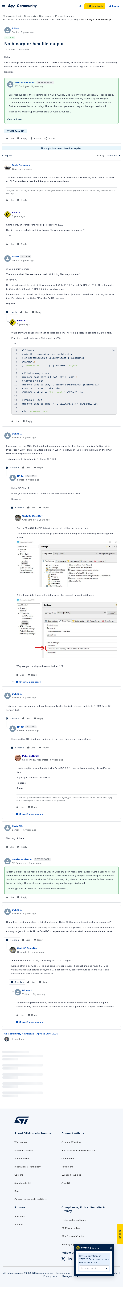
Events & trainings (71, 1175)
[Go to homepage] (23, 1124)
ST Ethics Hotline (71, 1228)
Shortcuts (19, 1216)
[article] (61, 183)
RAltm (15, 28)
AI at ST (66, 1183)
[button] (3, 6)
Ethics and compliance (74, 1220)
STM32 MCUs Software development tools (26, 19)
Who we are (20, 1142)
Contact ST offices (72, 1142)
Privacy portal (50, 1276)
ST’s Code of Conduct (73, 1236)
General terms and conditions (30, 1199)
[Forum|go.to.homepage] (22, 6)
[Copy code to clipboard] (113, 350)
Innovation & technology (27, 1166)
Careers (18, 1175)
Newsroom (67, 1166)
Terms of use (63, 1273)
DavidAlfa (17, 826)
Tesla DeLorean (21, 165)
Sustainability (21, 1158)
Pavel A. (16, 212)
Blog (16, 1191)
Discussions (45, 16)
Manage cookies (71, 1276)
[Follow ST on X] (63, 1259)
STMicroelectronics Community (19, 16)
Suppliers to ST (22, 1183)
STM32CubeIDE (16, 131)
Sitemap (18, 1224)
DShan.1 (17, 433)
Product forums (63, 16)
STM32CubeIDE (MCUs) (65, 19)
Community (68, 1158)
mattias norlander (25, 82)
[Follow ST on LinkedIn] (70, 1259)
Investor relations (23, 1150)
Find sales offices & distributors (79, 1150)
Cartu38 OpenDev (32, 516)
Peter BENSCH (30, 756)
